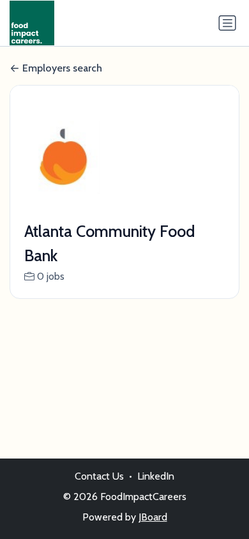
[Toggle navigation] (227, 23)
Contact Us (99, 476)
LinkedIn (155, 476)
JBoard (153, 517)
